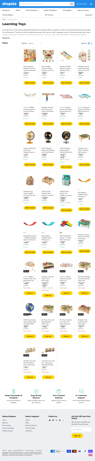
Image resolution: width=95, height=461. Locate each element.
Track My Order (30, 428)
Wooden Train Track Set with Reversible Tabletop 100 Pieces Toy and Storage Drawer (83, 325)
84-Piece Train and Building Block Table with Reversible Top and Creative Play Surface (48, 325)
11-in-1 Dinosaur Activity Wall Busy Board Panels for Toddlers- (84, 110)
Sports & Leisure (83, 10)
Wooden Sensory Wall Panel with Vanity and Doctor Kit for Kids (47, 110)
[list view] (91, 43)
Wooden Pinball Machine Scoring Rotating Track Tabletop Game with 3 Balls (65, 70)
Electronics (6, 10)
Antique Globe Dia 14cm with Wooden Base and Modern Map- (29, 151)
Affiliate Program (7, 431)
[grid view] (88, 43)
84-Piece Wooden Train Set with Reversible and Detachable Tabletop (66, 324)
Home (4, 19)
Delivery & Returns (31, 425)
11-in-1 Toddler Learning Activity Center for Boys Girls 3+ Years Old (29, 110)
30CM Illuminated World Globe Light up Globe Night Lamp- (29, 323)
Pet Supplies (67, 10)
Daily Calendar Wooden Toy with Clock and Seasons (29, 68)
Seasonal (88, 15)
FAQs (27, 423)
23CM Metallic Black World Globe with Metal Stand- (48, 150)
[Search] (71, 4)
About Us (5, 423)
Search (27, 420)
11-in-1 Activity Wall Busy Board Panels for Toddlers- (65, 280)
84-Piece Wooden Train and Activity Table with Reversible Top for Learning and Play (84, 281)
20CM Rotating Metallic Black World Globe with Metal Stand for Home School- (66, 152)
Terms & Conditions (8, 428)
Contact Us (28, 431)
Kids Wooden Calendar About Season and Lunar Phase (47, 69)
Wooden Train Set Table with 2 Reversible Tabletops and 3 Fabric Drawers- (48, 281)
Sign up (77, 436)
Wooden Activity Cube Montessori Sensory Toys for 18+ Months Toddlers (83, 70)
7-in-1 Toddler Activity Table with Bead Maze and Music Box (29, 280)
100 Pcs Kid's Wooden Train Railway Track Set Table (47, 194)
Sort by (24, 43)
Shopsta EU (29, 455)
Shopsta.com (21, 455)
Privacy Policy (6, 425)
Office (18, 10)
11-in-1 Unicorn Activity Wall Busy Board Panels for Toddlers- (66, 110)
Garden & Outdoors (50, 10)
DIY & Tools (49, 15)
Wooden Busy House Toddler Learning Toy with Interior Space (29, 194)
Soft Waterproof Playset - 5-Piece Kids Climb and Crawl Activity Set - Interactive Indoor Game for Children (66, 241)
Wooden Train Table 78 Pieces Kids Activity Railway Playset (83, 151)
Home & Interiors (32, 10)
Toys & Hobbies (7, 15)
